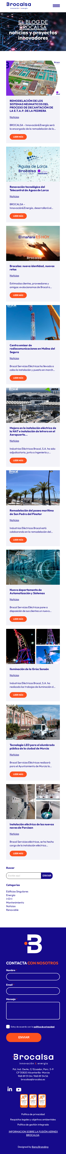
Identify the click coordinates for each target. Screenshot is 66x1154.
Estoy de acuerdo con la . (33, 1026)
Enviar (47, 875)
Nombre (11, 970)
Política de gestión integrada (33, 1124)
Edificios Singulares (17, 891)
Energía (10, 895)
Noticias (14, 117)
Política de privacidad (33, 1114)
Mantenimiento (15, 902)
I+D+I (9, 898)
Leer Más (18, 136)
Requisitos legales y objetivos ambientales (33, 1119)
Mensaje (11, 999)
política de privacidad (44, 1026)
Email (10, 984)
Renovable (12, 909)
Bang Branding (40, 1146)
